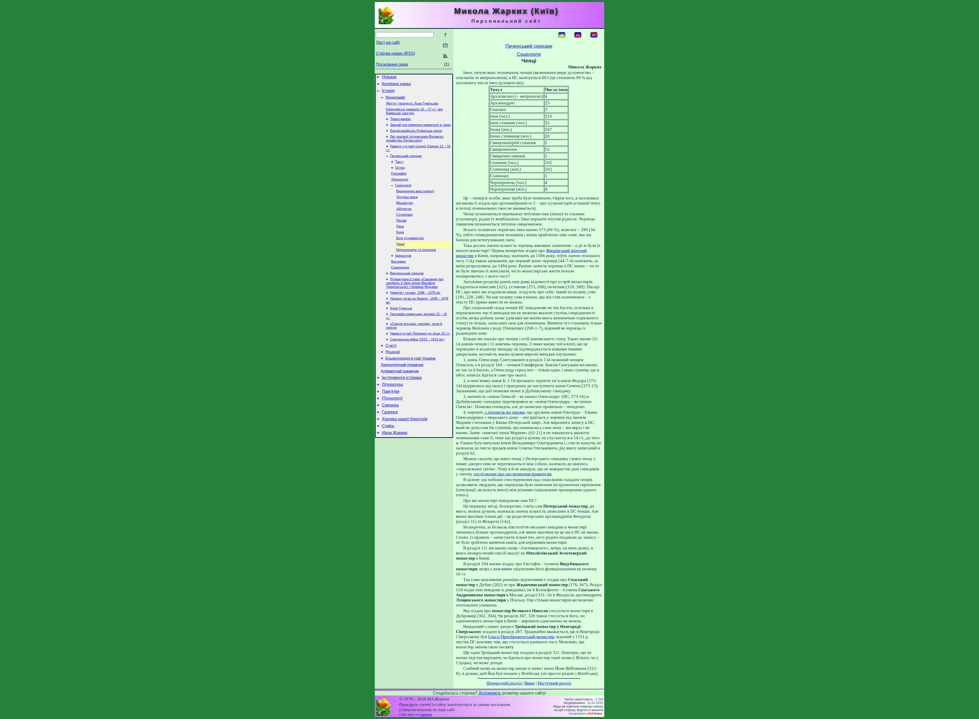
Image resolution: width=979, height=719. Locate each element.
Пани (400, 226)
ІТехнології (392, 398)
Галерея (390, 412)
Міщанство (404, 203)
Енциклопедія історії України (410, 358)
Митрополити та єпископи (416, 250)
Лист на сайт (388, 42)
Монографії (395, 97)
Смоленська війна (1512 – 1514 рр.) (417, 339)
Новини (389, 77)
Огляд (400, 168)
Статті (390, 346)
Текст (399, 162)
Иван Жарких (394, 433)
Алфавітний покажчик (400, 371)
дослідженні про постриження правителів (512, 474)
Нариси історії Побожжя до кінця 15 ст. (420, 333)
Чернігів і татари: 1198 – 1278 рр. (415, 293)
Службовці (404, 215)
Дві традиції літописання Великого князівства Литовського (414, 138)
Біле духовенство (410, 238)
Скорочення (400, 267)
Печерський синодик (406, 156)
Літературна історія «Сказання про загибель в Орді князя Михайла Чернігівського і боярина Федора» (414, 283)
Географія (398, 173)
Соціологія (403, 185)
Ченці (400, 244)
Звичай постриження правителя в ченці (420, 125)
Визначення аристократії (415, 191)
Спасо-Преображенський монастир (521, 636)
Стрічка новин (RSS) (395, 53)
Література (392, 384)
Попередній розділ (504, 683)
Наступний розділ (554, 683)
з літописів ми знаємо (505, 412)
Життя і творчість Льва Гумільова (412, 103)
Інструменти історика (402, 377)
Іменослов (403, 256)
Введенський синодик (407, 273)
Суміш (388, 426)
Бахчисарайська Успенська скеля (416, 131)
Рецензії (392, 352)
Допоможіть (490, 693)
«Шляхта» (404, 209)
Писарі (401, 220)
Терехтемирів (400, 119)
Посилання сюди (392, 64)
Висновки (398, 261)
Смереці (426, 714)
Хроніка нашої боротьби (405, 419)
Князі (400, 232)
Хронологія (399, 179)
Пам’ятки (390, 391)
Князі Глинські (401, 308)
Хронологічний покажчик (402, 365)
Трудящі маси (407, 197)
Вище (529, 683)
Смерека (390, 405)
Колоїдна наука (396, 84)
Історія (388, 91)
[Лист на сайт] (445, 45)
